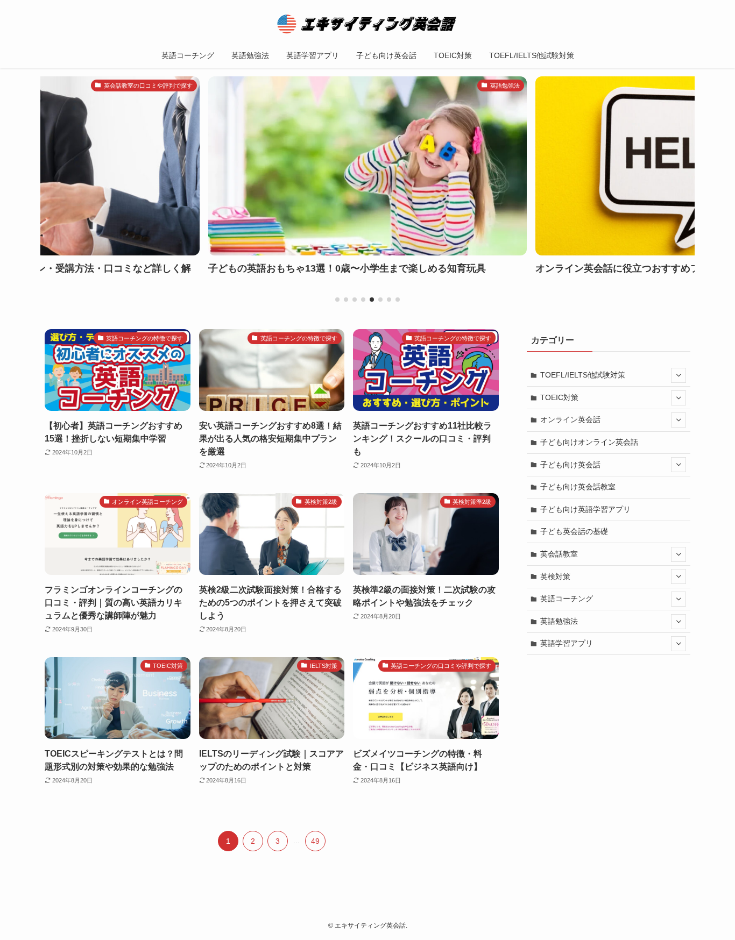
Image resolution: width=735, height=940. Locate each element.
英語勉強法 (559, 621)
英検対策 (555, 576)
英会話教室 (559, 554)
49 (315, 841)
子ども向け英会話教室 (578, 486)
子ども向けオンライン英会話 (589, 442)
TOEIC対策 (559, 397)
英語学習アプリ (566, 643)
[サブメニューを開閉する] (678, 375)
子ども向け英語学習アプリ (585, 509)
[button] (337, 299)
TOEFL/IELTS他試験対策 (582, 375)
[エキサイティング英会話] (367, 23)
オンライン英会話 (570, 419)
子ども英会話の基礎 (574, 531)
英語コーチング (566, 598)
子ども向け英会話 (570, 464)
